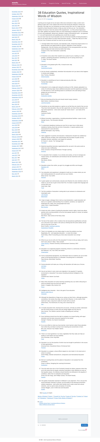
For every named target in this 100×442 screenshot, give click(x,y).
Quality (43, 389)
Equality (43, 321)
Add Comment (84, 425)
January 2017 (15, 167)
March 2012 (15, 176)
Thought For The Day (54, 3)
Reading (43, 313)
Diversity (43, 151)
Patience (43, 132)
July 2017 (14, 153)
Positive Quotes (83, 3)
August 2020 (15, 76)
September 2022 (16, 35)
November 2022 (16, 32)
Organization (44, 252)
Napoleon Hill (45, 167)
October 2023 (16, 14)
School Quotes (45, 76)
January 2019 (15, 111)
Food (42, 339)
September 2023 (16, 16)
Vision (43, 278)
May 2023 (14, 23)
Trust (42, 188)
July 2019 (14, 99)
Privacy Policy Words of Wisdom (63, 398)
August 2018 (15, 123)
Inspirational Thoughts (47, 228)
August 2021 (15, 51)
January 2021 (15, 67)
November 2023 (16, 11)
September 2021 (16, 48)
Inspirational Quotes (46, 68)
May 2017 (14, 157)
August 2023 (15, 18)
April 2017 (14, 160)
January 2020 (15, 90)
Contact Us (80, 396)
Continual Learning (54, 226)
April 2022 (14, 37)
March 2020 (15, 86)
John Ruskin (44, 195)
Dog (42, 304)
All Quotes (43, 3)
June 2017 (15, 155)
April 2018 (14, 132)
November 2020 (16, 69)
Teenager (43, 142)
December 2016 (16, 169)
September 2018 (16, 120)
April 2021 (14, 60)
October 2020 (16, 72)
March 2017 (15, 162)
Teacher (43, 61)
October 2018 (15, 118)
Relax (42, 245)
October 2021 (15, 46)
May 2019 (14, 104)
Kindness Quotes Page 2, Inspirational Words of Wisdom (52, 403)
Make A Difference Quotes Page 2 (47, 404)
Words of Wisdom (42, 396)
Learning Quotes (45, 102)
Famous (43, 267)
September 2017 (16, 148)
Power (43, 356)
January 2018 (15, 139)
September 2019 (16, 97)
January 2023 (15, 30)
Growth (43, 52)
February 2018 (16, 136)
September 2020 (16, 74)
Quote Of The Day (66, 3)
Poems (74, 3)
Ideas (42, 122)
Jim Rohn (43, 266)
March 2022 (15, 39)
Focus (42, 287)
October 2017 (15, 146)
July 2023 (14, 21)
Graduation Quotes (46, 96)
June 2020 (15, 81)
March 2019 (15, 106)
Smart (43, 115)
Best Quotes (44, 207)
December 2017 (16, 141)
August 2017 (15, 150)
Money (43, 162)
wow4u (15, 3)
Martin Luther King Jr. (47, 292)
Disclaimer (43, 398)
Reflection (44, 330)
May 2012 (14, 174)
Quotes (45, 393)
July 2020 (14, 79)
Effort (42, 168)
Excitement (44, 365)
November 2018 (16, 116)
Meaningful (44, 196)
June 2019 (15, 102)
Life (42, 236)
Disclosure (50, 398)
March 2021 (15, 62)
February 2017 (16, 164)
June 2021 (15, 55)
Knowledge (44, 83)
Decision (43, 177)
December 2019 (16, 92)
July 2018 (14, 125)
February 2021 (16, 65)
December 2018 (16, 113)
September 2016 (16, 171)
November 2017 (16, 143)
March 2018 (15, 134)
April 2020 (15, 83)
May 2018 (14, 130)
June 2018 (15, 127)
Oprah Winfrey (45, 243)
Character (44, 294)
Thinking (43, 261)
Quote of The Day (71, 396)
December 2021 (16, 42)
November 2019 (16, 95)
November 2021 (16, 44)
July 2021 (14, 53)
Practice (43, 347)
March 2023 (15, 28)
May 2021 (14, 58)
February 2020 (16, 88)
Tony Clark (44, 66)
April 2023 (15, 25)
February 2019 (16, 109)
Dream (43, 217)
